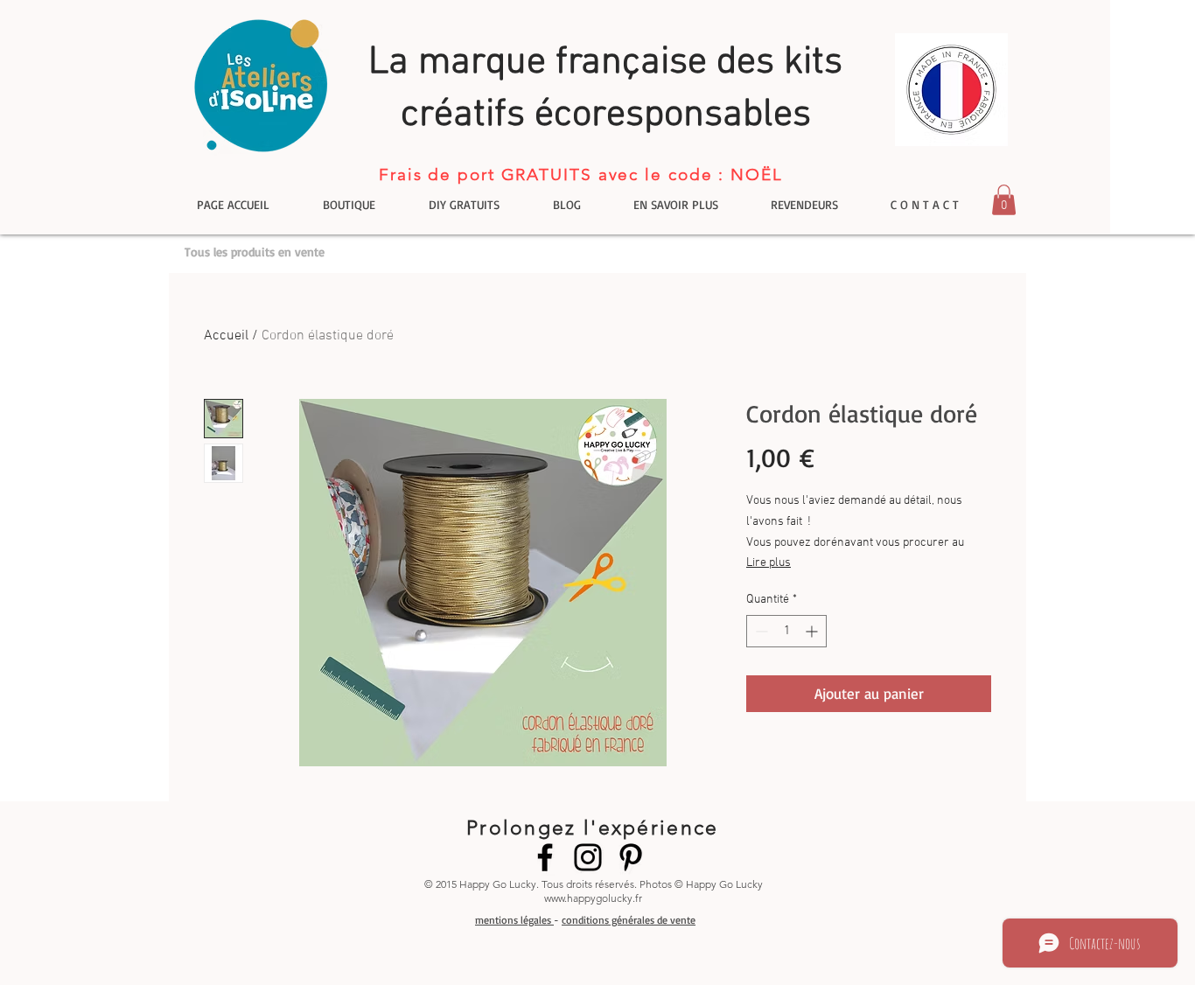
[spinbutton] (786, 631)
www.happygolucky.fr (593, 898)
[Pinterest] (630, 857)
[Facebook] (545, 857)
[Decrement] (760, 631)
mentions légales (514, 919)
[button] (1004, 200)
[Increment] (813, 631)
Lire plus (768, 562)
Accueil (226, 336)
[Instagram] (588, 857)
